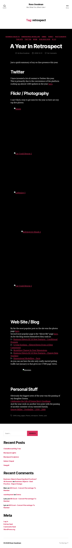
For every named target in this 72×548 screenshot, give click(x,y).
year (45, 415)
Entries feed (8, 524)
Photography (60, 37)
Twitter (28, 39)
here (50, 84)
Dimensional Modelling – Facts (26, 358)
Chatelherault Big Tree (12, 449)
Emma (44, 37)
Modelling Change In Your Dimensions (30, 350)
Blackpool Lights (10, 453)
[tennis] (36, 125)
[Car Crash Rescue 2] (36, 299)
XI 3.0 (54, 39)
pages (23, 415)
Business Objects (13, 37)
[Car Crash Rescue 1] (36, 167)
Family (50, 37)
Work (35, 39)
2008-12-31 (38, 53)
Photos (28, 415)
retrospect (34, 415)
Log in (6, 521)
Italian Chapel (9, 461)
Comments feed (10, 527)
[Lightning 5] (36, 206)
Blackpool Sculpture (11, 457)
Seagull (6, 465)
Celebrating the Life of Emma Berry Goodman (31, 401)
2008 (15, 415)
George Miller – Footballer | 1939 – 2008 (28, 409)
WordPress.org (9, 529)
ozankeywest (9, 494)
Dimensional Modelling (30, 37)
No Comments (52, 53)
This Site (19, 39)
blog (18, 415)
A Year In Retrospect (36, 46)
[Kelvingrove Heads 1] (36, 253)
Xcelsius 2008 (44, 39)
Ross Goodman (36, 4)
